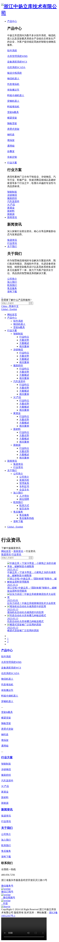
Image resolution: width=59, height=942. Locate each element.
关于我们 (12, 470)
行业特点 (24, 337)
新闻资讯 (12, 461)
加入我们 (18, 492)
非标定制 (12, 157)
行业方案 (12, 330)
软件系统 (18, 321)
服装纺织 (18, 365)
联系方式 (24, 505)
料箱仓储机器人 (15, 95)
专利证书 (24, 486)
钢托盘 (11, 134)
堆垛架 (11, 140)
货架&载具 (19, 327)
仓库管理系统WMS (17, 56)
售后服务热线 (26, 518)
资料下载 (18, 521)
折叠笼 (11, 151)
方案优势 (24, 340)
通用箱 (11, 146)
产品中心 (12, 317)
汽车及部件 (19, 381)
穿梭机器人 (13, 101)
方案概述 (24, 343)
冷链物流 (18, 349)
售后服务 (18, 512)
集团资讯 (18, 464)
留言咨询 (24, 508)
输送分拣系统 (14, 73)
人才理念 (24, 496)
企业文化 (24, 489)
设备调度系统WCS (17, 61)
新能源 (17, 445)
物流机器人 (19, 324)
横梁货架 (12, 118)
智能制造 (18, 333)
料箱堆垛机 (13, 106)
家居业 (17, 413)
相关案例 (24, 346)
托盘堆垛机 (13, 84)
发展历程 (24, 480)
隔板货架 (12, 123)
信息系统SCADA (16, 67)
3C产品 (17, 397)
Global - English (9, 309)
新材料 (17, 429)
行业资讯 (18, 467)
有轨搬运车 (13, 89)
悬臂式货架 (13, 129)
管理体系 (24, 483)
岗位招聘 (24, 499)
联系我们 (18, 502)
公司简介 (18, 473)
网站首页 (12, 314)
